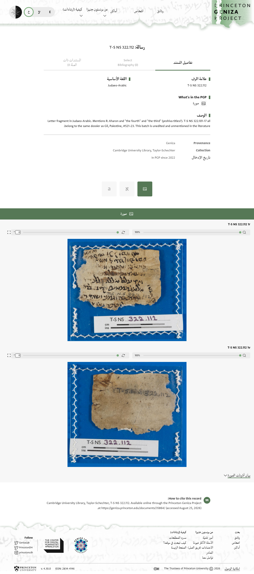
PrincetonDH (26, 547)
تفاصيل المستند (182, 63)
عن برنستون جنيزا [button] (97, 9)
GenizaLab (24, 542)
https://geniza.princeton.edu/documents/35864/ (133, 508)
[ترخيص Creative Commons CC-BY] (157, 568)
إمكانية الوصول (232, 568)
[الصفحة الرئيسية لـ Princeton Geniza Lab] (78, 545)
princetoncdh (26, 552)
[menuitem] (168, 13)
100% (137, 232)
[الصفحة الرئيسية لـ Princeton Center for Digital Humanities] (50, 545)
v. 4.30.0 (46, 568)
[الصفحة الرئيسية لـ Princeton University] (25, 569)
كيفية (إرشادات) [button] (72, 9)
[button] (233, 14)
